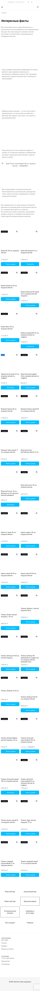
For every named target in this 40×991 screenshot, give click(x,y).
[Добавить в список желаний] (17, 232)
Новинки (30, 923)
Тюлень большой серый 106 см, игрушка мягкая (10, 780)
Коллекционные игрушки (10, 912)
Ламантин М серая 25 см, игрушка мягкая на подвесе (10, 376)
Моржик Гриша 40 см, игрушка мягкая (9, 410)
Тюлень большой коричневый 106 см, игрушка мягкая (28, 740)
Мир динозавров (30, 901)
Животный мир (10, 901)
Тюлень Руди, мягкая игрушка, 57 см (28, 821)
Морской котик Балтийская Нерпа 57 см (29, 451)
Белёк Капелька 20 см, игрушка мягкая (9, 287)
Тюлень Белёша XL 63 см (10, 691)
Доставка (4, 940)
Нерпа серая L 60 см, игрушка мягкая (28, 533)
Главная (4, 13)
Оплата (4, 943)
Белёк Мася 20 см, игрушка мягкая (7, 328)
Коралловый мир (30, 892)
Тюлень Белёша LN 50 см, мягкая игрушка (10, 657)
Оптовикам (5, 964)
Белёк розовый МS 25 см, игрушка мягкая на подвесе (30, 335)
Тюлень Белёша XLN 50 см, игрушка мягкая (29, 698)
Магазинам (5, 961)
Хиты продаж (10, 923)
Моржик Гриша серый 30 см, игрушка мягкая (30, 410)
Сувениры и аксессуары (30, 912)
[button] (30, 264)
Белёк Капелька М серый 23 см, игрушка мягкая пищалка (30, 294)
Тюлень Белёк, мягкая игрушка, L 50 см (9, 616)
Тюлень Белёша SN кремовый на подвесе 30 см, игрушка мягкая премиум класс (30, 659)
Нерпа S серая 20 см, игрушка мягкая (8, 533)
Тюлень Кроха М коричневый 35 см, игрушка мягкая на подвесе (28, 782)
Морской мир (10, 892)
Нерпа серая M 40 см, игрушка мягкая (28, 574)
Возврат (4, 946)
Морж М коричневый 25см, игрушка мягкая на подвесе (30, 376)
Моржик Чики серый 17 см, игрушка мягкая (9, 451)
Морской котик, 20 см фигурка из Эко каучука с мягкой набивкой (10, 493)
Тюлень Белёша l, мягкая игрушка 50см (30, 609)
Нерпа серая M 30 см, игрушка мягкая (9, 574)
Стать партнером (7, 958)
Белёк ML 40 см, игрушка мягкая (10, 252)
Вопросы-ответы (7, 949)
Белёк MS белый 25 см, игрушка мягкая (29, 252)
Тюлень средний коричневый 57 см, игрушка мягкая (8, 863)
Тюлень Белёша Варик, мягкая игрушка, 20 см (9, 739)
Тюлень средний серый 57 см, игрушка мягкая (29, 862)
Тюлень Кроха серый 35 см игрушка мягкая (9, 821)
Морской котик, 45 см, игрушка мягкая (29, 486)
